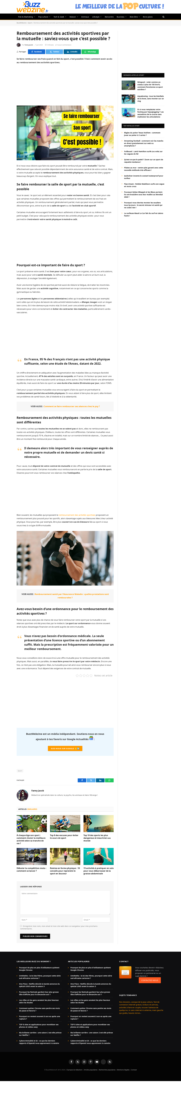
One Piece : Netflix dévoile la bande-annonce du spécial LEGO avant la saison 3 (39, 985)
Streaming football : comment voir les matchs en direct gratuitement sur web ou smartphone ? (143, 143)
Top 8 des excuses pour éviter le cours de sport (64, 836)
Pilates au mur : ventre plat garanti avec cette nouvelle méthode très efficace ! (143, 168)
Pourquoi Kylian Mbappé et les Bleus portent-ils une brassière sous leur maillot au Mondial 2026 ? (143, 194)
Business (120, 17)
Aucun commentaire (64, 45)
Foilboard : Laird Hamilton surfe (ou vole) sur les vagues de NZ (143, 152)
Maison (73, 17)
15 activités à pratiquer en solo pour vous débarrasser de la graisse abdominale (98, 871)
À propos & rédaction (74, 1070)
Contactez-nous (149, 980)
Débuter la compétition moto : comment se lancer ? (31, 869)
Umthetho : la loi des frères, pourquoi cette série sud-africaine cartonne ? (40, 977)
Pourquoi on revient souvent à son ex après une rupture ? (39, 1017)
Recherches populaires (107, 1070)
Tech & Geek (59, 17)
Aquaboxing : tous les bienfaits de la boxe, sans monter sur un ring (150, 98)
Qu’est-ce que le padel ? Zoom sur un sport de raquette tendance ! (143, 160)
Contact (134, 1070)
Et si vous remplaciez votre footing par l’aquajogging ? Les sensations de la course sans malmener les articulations (150, 113)
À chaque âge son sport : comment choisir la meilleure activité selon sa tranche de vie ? (31, 839)
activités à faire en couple (130, 1007)
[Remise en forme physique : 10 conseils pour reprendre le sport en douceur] (65, 856)
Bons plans (148, 17)
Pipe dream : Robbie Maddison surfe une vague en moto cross (144, 185)
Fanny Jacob (29, 45)
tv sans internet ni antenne (140, 1010)
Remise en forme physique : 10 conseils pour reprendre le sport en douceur (65, 871)
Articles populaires (90, 1070)
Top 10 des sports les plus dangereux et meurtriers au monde (97, 838)
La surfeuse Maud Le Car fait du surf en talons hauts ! (143, 214)
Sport (30, 23)
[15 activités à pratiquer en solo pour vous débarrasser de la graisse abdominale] (98, 856)
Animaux (85, 17)
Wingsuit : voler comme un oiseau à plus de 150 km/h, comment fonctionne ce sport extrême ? (150, 86)
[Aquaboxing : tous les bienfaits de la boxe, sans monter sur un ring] (128, 99)
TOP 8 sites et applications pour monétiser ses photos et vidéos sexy (38, 1025)
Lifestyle (95, 17)
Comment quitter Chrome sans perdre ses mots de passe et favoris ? (39, 1009)
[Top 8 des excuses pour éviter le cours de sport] (65, 823)
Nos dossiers (124, 1002)
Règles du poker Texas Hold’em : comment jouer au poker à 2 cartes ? (142, 133)
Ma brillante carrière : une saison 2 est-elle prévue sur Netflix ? (40, 1033)
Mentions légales (123, 1070)
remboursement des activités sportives (77, 515)
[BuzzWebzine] (32, 7)
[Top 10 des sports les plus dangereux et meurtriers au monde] (98, 823)
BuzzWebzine (21, 23)
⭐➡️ (65, 748)
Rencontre (109, 17)
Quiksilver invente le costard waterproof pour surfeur (143, 176)
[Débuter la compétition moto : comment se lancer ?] (32, 856)
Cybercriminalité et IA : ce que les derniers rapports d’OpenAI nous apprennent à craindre (39, 1042)
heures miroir (134, 1013)
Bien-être (134, 17)
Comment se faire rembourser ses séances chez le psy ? (72, 406)
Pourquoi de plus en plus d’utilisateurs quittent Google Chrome (39, 968)
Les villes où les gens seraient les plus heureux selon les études (39, 1001)
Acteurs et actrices (150, 1004)
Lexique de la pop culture (141, 1002)
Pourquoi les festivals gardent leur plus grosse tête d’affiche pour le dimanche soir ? (39, 993)
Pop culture (43, 17)
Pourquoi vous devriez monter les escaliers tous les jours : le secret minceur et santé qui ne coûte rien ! (143, 205)
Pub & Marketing (25, 17)
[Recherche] (163, 16)
